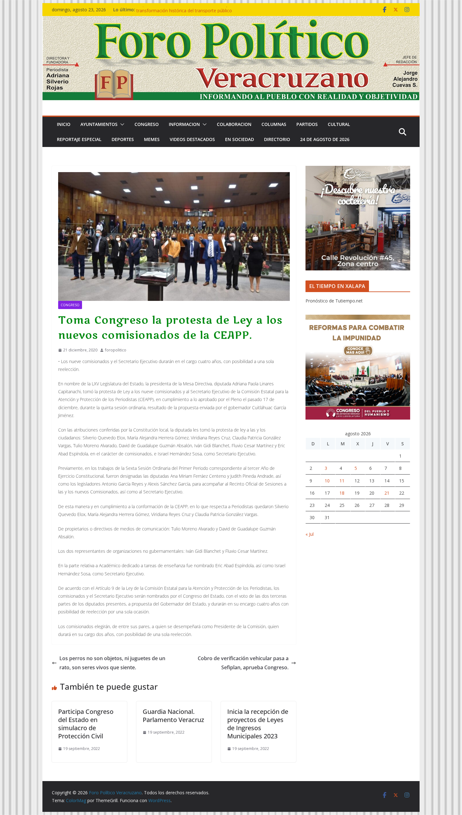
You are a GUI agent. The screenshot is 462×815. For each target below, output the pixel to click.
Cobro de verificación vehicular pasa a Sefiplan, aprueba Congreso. (243, 663)
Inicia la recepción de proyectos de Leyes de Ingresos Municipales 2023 (257, 723)
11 (341, 481)
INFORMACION (184, 124)
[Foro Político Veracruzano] (231, 20)
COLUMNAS (273, 124)
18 (341, 493)
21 (386, 493)
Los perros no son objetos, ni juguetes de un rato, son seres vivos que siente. (112, 663)
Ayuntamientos (99, 124)
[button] (121, 124)
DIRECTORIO (277, 139)
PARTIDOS (307, 124)
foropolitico (115, 350)
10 (327, 481)
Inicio (63, 124)
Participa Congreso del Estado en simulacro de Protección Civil (85, 723)
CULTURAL (339, 124)
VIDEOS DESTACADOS (192, 139)
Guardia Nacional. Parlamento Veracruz (173, 715)
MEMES (152, 139)
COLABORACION (234, 124)
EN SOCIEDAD (239, 139)
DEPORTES (123, 139)
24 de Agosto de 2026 (324, 139)
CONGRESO (147, 124)
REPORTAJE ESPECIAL (79, 139)
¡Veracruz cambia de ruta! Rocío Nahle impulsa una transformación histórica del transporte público (191, 13)
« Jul (309, 534)
